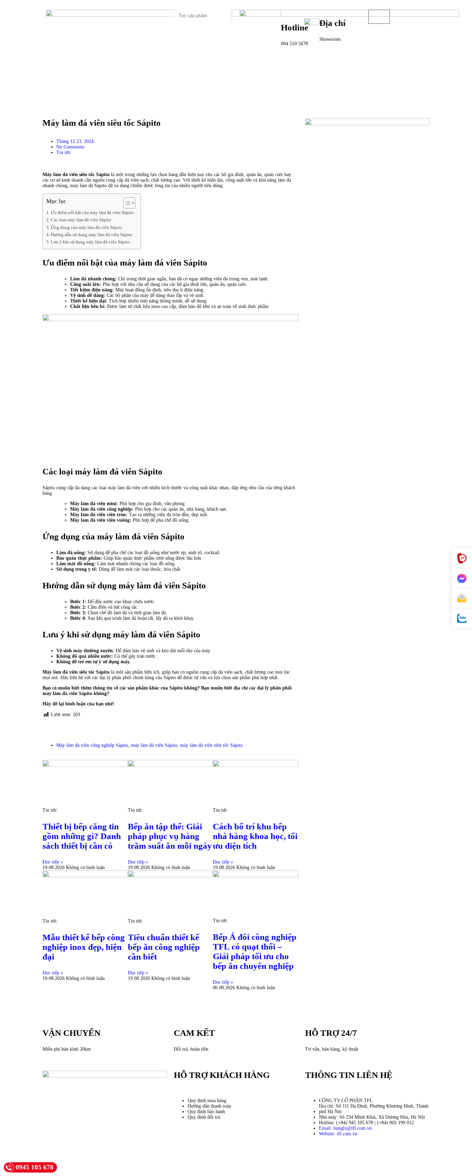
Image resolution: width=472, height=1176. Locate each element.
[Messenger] (461, 579)
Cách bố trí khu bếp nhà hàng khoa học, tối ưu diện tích (255, 836)
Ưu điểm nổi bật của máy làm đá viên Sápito (92, 212)
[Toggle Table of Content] (126, 203)
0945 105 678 (35, 1167)
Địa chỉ (332, 23)
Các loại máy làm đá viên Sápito (81, 220)
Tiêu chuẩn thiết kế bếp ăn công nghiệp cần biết (164, 947)
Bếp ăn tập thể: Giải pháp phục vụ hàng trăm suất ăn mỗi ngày (170, 836)
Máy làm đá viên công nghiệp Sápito (92, 745)
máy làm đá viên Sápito (154, 745)
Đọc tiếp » (53, 862)
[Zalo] (461, 618)
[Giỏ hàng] (379, 17)
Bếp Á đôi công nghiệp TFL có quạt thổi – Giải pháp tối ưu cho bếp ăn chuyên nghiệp (254, 951)
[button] (139, 12)
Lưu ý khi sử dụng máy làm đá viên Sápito (90, 242)
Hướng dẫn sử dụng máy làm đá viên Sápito (91, 234)
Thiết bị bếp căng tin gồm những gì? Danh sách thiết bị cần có (82, 836)
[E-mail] (461, 599)
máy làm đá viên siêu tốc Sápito (211, 745)
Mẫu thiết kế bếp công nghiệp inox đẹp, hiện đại (84, 947)
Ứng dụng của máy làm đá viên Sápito (86, 227)
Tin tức (63, 152)
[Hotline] (461, 558)
